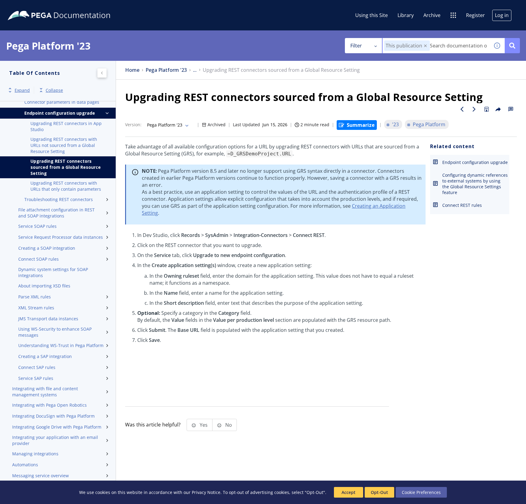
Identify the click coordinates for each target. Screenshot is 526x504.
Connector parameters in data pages (61, 102)
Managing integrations (35, 454)
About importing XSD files (44, 286)
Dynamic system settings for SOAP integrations (53, 272)
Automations (25, 465)
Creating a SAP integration (45, 356)
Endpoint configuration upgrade (59, 113)
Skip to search (74, 7)
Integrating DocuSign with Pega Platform (53, 416)
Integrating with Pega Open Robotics (49, 405)
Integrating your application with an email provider (55, 440)
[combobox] (436, 45)
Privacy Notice (206, 492)
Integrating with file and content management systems (45, 392)
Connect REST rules (462, 205)
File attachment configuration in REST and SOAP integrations (56, 213)
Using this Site (371, 15)
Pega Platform (429, 124)
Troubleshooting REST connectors (58, 199)
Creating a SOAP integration (46, 248)
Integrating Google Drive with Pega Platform (56, 427)
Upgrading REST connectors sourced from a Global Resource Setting (65, 167)
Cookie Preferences (421, 492)
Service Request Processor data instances (60, 237)
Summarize (361, 125)
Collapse (54, 90)
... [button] (195, 70)
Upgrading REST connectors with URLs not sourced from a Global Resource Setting (63, 145)
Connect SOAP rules (38, 259)
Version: (133, 124)
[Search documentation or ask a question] (512, 45)
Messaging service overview (40, 475)
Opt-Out (379, 492)
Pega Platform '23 (166, 70)
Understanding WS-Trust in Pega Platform (60, 345)
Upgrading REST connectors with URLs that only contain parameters (65, 186)
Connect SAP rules (36, 367)
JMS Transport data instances (48, 319)
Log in (502, 15)
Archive (431, 15)
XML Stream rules (36, 308)
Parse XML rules (34, 297)
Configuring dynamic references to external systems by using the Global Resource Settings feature (475, 183)
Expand (22, 90)
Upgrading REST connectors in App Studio (66, 126)
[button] (425, 45)
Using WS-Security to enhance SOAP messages (55, 332)
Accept (349, 492)
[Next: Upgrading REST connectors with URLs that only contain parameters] (474, 109)
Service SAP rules (35, 378)
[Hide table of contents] (102, 73)
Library (406, 15)
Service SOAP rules (37, 226)
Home (132, 70)
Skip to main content (27, 7)
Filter (356, 45)
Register (475, 15)
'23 (395, 124)
